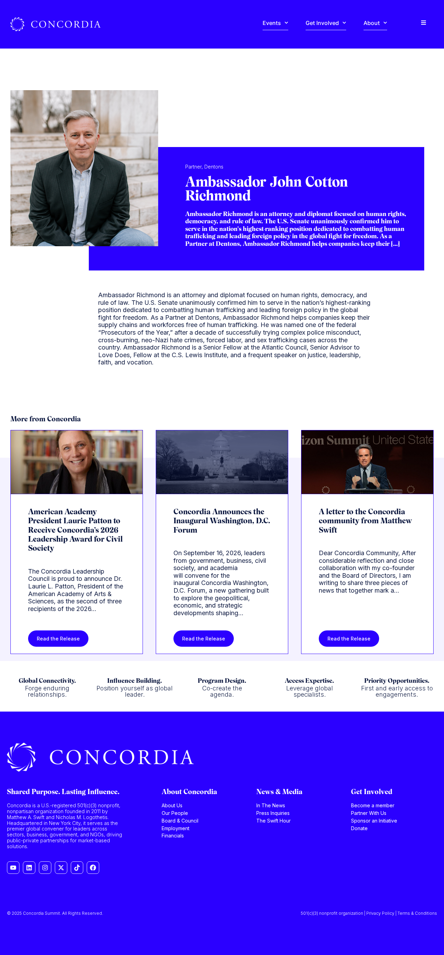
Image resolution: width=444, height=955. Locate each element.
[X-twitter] (61, 867)
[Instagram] (45, 867)
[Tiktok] (77, 867)
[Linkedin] (29, 867)
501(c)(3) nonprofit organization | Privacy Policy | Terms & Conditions (369, 913)
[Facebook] (93, 867)
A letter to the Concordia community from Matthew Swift (365, 521)
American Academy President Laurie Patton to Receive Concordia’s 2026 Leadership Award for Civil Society (75, 531)
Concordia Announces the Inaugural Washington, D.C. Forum (221, 521)
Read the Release (58, 639)
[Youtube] (13, 867)
